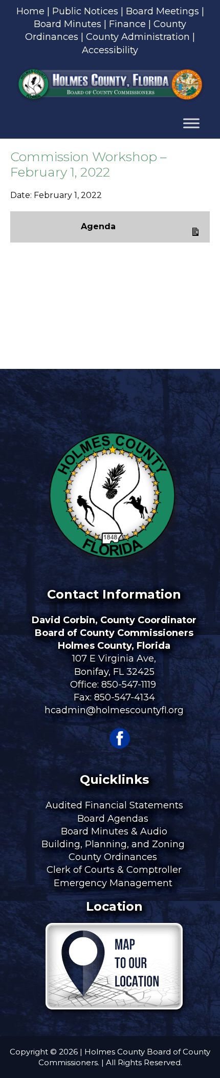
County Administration (138, 36)
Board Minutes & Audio (114, 831)
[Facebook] (119, 745)
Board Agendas (114, 818)
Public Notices (85, 11)
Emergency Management (114, 883)
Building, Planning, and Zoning (114, 844)
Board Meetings (162, 11)
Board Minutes (67, 24)
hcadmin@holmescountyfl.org (114, 710)
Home (30, 11)
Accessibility (110, 50)
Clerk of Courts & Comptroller (114, 869)
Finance (127, 24)
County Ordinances (114, 857)
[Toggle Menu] (191, 123)
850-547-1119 (128, 684)
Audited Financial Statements (114, 805)
